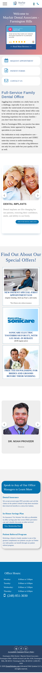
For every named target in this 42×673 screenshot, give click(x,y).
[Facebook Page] (21, 648)
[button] (5, 3)
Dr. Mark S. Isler (21, 441)
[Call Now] (38, 3)
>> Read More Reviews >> (21, 46)
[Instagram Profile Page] (26, 648)
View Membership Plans (12, 526)
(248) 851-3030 (17, 595)
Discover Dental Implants (27, 222)
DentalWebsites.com (13, 666)
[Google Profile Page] (16, 648)
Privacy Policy (29, 652)
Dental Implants (14, 204)
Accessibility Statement (16, 652)
